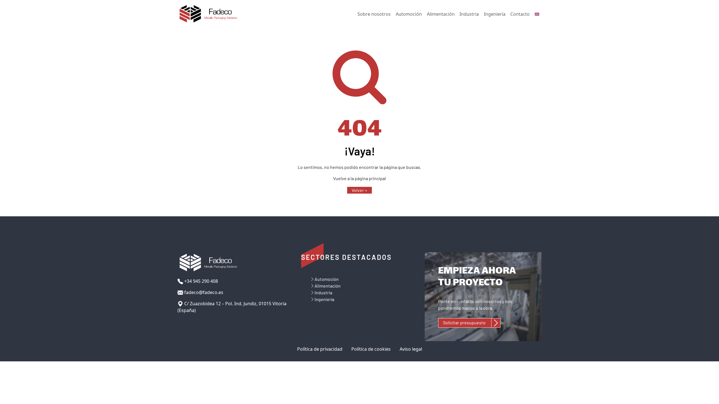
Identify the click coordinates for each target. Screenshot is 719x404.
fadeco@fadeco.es (203, 292)
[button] (359, 190)
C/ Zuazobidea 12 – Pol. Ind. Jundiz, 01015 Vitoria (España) (232, 306)
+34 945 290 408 (200, 281)
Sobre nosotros (374, 14)
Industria (469, 14)
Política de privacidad (319, 349)
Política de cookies (371, 349)
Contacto (520, 14)
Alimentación (441, 14)
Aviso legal (411, 349)
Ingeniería (495, 14)
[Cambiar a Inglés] (537, 14)
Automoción (409, 14)
